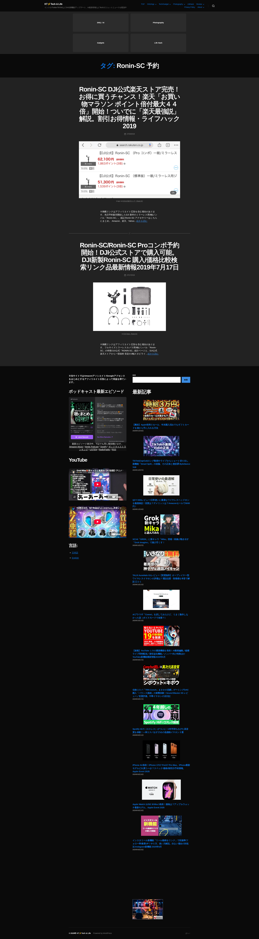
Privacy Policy (189, 7)
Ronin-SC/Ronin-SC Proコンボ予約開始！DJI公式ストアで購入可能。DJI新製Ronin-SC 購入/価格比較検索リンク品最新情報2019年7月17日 (129, 256)
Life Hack (158, 43)
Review (199, 4)
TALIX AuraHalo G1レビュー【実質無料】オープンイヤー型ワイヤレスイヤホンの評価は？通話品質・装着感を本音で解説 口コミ (161, 578)
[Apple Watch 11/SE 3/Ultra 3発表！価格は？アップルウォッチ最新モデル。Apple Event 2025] (161, 790)
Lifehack (190, 4)
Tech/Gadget (164, 4)
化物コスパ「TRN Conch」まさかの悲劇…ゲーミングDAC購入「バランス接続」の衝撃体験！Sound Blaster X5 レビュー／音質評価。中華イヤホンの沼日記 (161, 693)
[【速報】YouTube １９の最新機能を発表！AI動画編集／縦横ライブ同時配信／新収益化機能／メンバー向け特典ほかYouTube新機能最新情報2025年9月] (161, 636)
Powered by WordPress (102, 933)
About (199, 7)
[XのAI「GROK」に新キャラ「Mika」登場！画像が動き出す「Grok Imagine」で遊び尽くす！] (161, 524)
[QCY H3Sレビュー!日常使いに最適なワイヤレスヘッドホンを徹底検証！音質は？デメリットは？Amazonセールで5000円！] (161, 485)
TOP (143, 4)
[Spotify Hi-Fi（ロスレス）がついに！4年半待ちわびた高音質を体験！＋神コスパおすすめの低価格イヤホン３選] (161, 714)
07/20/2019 (131, 134)
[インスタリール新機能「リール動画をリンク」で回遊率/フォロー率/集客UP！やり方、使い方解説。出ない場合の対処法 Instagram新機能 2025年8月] (161, 826)
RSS (114, 449)
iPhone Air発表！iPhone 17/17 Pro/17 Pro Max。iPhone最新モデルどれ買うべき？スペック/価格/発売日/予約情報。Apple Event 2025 (161, 768)
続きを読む (141, 221)
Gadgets (100, 43)
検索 (134, 375)
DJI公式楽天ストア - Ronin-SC (133, 201)
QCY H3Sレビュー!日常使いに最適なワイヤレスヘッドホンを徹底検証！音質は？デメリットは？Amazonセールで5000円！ (161, 503)
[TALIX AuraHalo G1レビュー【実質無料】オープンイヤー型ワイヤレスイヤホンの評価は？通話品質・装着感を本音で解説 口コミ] (161, 561)
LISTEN (93, 449)
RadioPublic (104, 449)
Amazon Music (76, 446)
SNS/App (150, 4)
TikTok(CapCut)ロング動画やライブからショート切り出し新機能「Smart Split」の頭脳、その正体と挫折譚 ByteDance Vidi (161, 464)
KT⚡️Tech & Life (53, 4)
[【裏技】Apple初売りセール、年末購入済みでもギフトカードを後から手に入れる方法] (161, 410)
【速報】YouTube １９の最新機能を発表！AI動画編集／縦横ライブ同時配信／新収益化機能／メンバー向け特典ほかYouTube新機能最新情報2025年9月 (161, 653)
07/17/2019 (131, 275)
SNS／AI (100, 23)
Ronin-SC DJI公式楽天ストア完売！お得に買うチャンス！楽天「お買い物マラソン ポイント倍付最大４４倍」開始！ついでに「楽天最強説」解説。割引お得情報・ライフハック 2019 (129, 108)
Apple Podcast (92, 446)
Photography (178, 4)
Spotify (103, 446)
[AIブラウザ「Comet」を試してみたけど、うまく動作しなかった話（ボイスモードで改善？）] (161, 600)
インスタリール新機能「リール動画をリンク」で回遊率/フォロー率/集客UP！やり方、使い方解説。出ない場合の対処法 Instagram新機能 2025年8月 (160, 843)
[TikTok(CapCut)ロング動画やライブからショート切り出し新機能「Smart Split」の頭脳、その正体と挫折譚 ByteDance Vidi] (161, 446)
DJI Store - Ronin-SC (130, 334)
